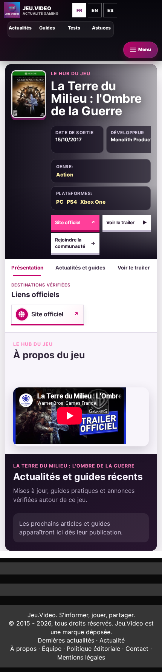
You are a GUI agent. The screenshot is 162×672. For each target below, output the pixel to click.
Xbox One (92, 202)
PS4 (72, 202)
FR (79, 10)
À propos (23, 648)
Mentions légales (81, 657)
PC (59, 202)
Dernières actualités (66, 640)
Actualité (112, 640)
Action (64, 175)
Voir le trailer (126, 222)
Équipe (51, 648)
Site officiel (75, 222)
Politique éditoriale (93, 648)
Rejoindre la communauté (75, 243)
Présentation (27, 268)
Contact (136, 648)
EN (95, 10)
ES (110, 10)
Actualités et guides (80, 268)
